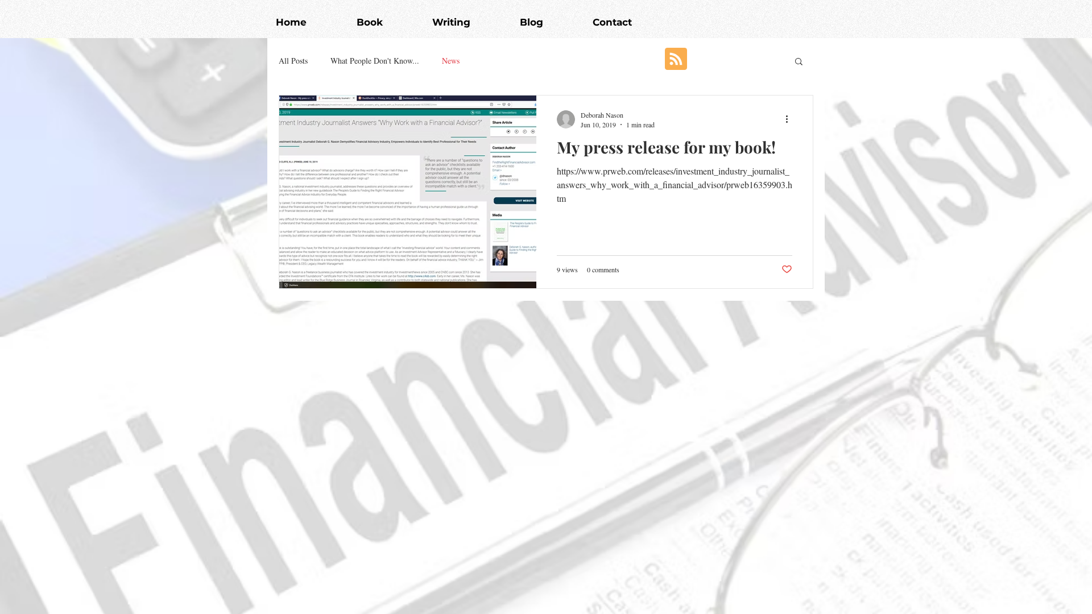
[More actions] (790, 119)
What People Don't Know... (374, 60)
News (451, 60)
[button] (798, 62)
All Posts (293, 60)
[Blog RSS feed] (676, 59)
